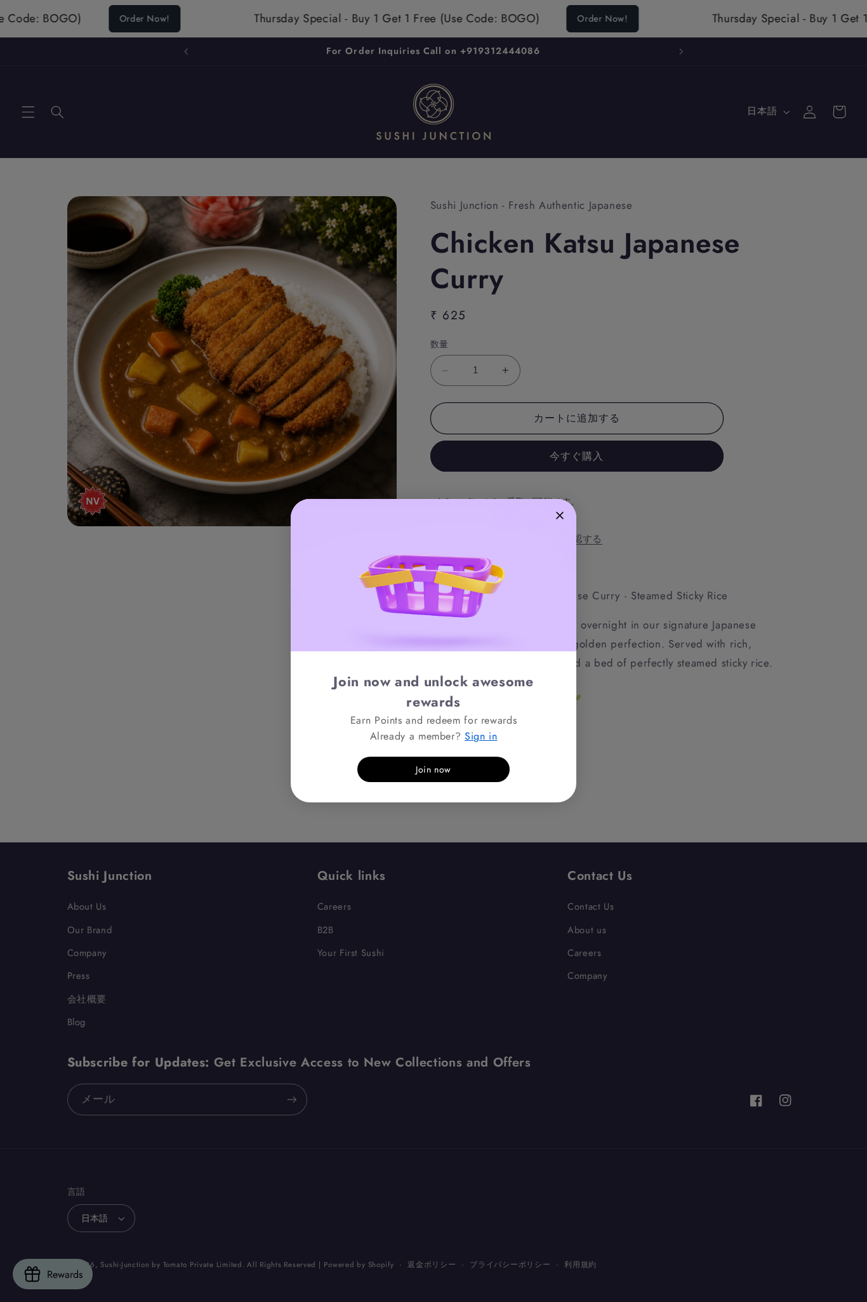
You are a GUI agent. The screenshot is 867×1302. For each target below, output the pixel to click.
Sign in (481, 736)
